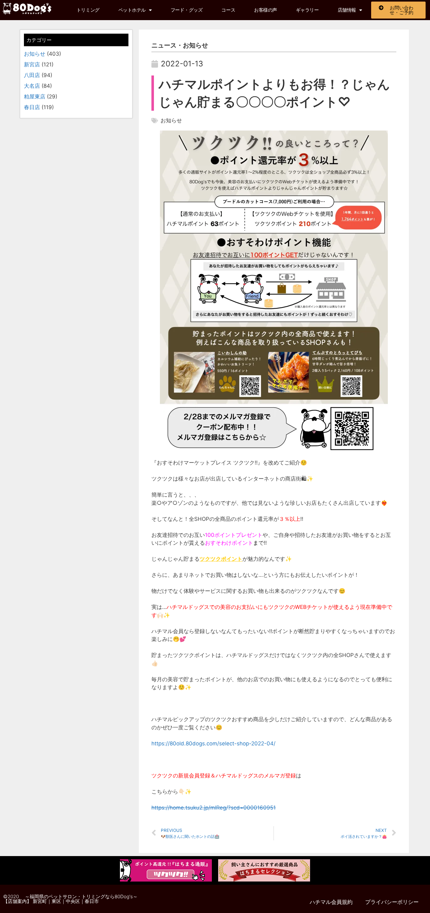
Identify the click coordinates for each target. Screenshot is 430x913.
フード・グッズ (187, 10)
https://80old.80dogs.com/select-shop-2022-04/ (213, 743)
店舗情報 (347, 10)
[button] (27, 8)
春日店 (32, 107)
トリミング (87, 10)
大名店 (32, 86)
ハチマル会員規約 (331, 902)
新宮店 (32, 64)
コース (228, 10)
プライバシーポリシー (392, 902)
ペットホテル (132, 10)
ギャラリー (307, 10)
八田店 (32, 75)
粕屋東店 (34, 96)
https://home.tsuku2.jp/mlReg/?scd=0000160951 (213, 807)
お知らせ (34, 54)
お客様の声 (265, 10)
